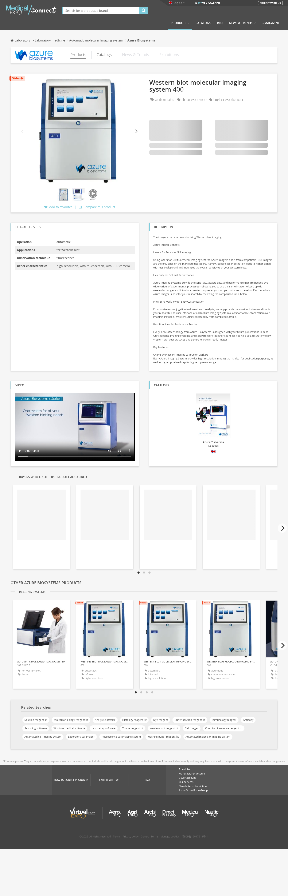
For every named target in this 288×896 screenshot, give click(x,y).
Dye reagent (160, 720)
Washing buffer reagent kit (163, 736)
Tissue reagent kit (132, 728)
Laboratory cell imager (81, 736)
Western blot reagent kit (164, 728)
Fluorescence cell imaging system (121, 736)
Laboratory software (104, 728)
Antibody (248, 720)
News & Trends (241, 23)
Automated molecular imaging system (208, 736)
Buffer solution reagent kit (190, 720)
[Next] (136, 131)
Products (178, 23)
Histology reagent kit (134, 720)
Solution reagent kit (35, 720)
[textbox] (101, 10)
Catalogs (203, 23)
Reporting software (35, 728)
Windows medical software (69, 728)
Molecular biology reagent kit (71, 720)
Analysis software (105, 720)
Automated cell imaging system (42, 736)
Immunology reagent (224, 720)
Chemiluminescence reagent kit (223, 728)
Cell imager (191, 728)
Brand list (184, 769)
